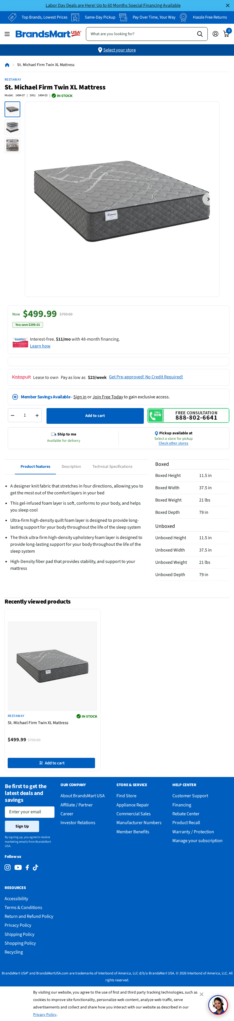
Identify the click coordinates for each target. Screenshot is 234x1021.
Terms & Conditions (23, 907)
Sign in (79, 397)
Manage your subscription (197, 840)
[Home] (7, 65)
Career (66, 813)
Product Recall (186, 822)
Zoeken (200, 34)
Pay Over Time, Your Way (154, 17)
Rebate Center (185, 813)
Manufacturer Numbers (139, 822)
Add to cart (95, 416)
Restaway (13, 79)
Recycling (14, 952)
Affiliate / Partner (76, 805)
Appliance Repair (132, 805)
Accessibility (16, 898)
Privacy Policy (45, 1015)
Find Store (126, 795)
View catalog (8, 33)
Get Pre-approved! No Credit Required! (146, 377)
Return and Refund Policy (29, 916)
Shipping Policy (20, 934)
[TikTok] (35, 868)
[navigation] (12, 109)
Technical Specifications (112, 466)
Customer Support (190, 795)
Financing (181, 805)
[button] (218, 1005)
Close (227, 5)
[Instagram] (8, 868)
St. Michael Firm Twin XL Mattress (38, 723)
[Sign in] (215, 33)
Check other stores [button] (173, 443)
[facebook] (27, 867)
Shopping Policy (20, 943)
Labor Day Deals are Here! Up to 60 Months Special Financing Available (113, 5)
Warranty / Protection (193, 831)
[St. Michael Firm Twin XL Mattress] (52, 666)
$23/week (97, 377)
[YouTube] (18, 867)
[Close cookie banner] (202, 994)
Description (71, 466)
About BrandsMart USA (82, 795)
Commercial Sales (133, 813)
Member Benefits (132, 831)
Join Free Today (107, 397)
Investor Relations (77, 822)
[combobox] (147, 34)
